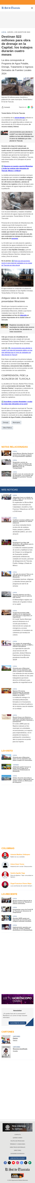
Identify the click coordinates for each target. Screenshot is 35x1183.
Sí (4, 166)
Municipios (16, 422)
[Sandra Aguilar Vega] (5, 875)
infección (23, 315)
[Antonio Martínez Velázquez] (5, 855)
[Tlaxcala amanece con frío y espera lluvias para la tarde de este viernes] (6, 600)
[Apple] (25, 1162)
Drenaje (5, 422)
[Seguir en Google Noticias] (32, 107)
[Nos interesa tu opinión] (17, 1127)
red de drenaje (20, 117)
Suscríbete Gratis (17, 1023)
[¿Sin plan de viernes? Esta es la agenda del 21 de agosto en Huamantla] (6, 580)
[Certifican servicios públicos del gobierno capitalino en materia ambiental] (6, 527)
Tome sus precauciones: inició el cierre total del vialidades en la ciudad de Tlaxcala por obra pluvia (16, 263)
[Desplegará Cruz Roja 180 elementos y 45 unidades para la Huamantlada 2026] (6, 554)
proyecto (15, 238)
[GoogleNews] (21, 1162)
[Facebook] (5, 1162)
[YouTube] (13, 1162)
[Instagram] (17, 1162)
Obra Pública (7, 427)
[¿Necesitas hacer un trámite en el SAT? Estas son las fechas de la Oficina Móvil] (6, 504)
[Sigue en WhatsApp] (28, 107)
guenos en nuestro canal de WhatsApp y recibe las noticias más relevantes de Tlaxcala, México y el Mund (17, 168)
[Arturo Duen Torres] (5, 865)
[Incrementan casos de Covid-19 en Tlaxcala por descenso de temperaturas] (6, 909)
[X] (9, 1162)
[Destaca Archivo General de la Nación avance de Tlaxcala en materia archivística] (6, 901)
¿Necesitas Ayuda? (17, 1158)
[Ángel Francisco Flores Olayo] (5, 884)
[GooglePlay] (29, 1162)
